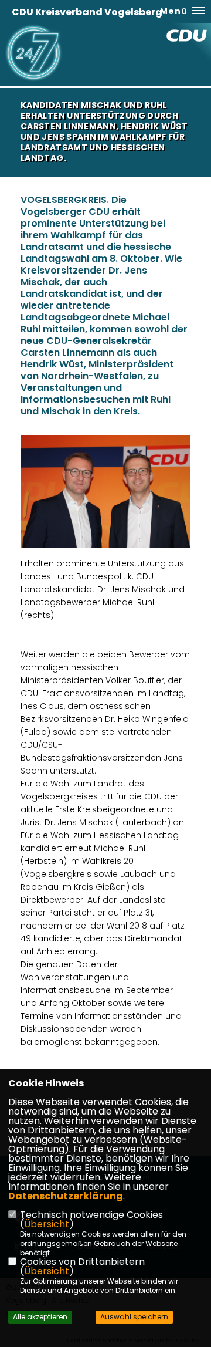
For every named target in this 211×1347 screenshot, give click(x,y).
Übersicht (46, 1224)
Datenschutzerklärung (65, 1196)
